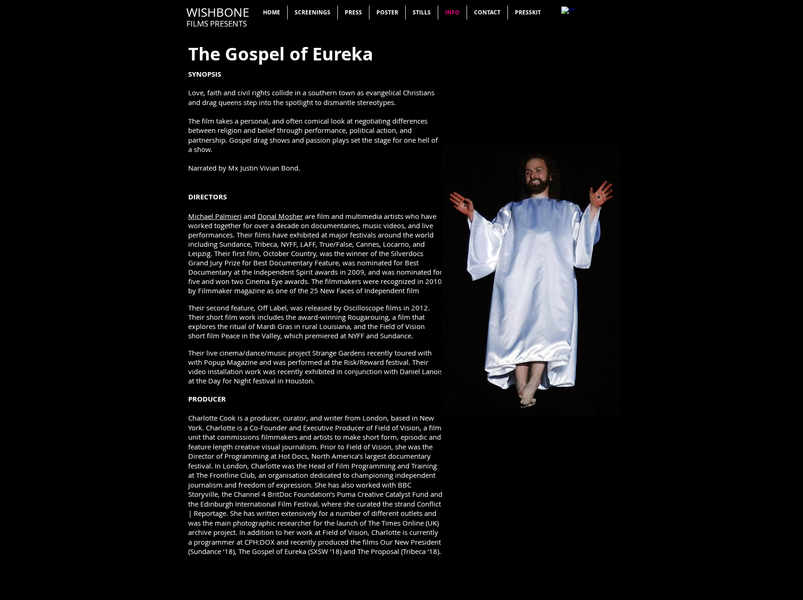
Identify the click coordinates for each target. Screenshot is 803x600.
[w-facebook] (567, 13)
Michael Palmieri (215, 216)
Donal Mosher (280, 216)
